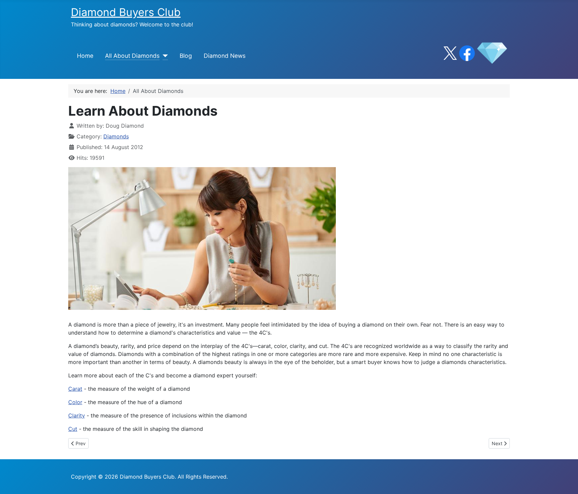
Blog (186, 55)
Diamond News (225, 55)
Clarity (76, 415)
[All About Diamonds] (164, 55)
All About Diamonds (132, 55)
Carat (75, 388)
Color (75, 402)
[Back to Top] (566, 482)
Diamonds (116, 136)
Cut (72, 428)
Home (85, 55)
